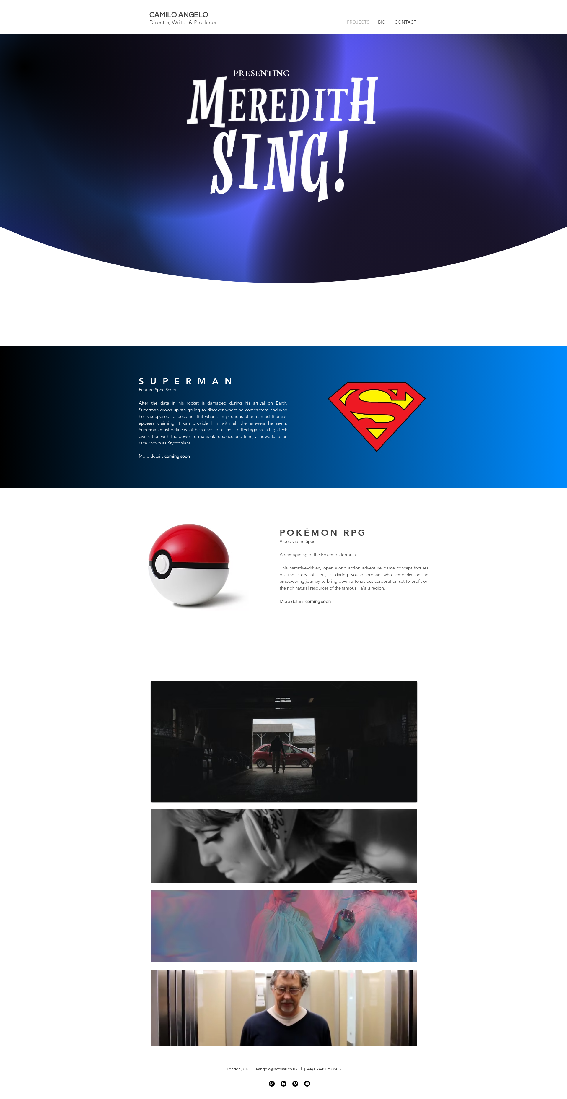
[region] (284, 741)
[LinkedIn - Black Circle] (283, 1084)
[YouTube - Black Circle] (307, 1084)
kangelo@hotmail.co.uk (276, 1068)
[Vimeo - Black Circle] (295, 1084)
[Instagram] (272, 1084)
